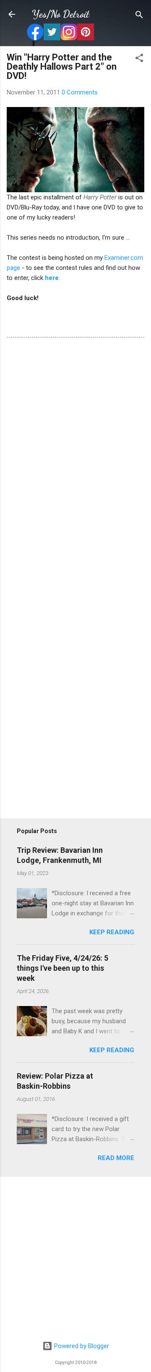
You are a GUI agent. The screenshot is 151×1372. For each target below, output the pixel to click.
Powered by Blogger (80, 1346)
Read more (116, 1158)
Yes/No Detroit (60, 14)
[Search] (139, 15)
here (52, 278)
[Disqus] (75, 458)
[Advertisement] (75, 1259)
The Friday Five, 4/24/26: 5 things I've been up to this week (62, 968)
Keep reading (111, 932)
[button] (139, 58)
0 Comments (80, 92)
